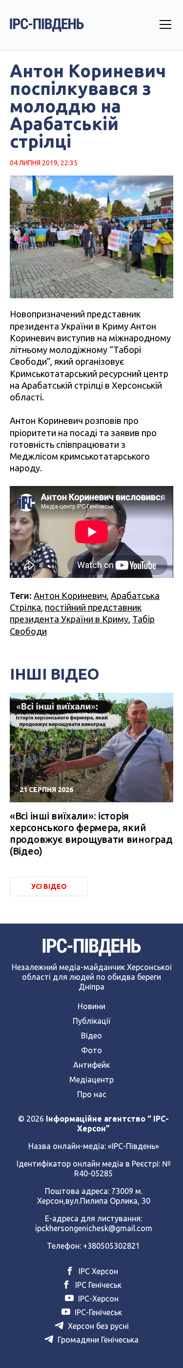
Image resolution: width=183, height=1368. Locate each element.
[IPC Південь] (47, 25)
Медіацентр (91, 1079)
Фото (91, 1050)
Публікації (91, 1020)
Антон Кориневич (70, 595)
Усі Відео (49, 886)
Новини (91, 1006)
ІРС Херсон (97, 1271)
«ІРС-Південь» (133, 1146)
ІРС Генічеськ (97, 1284)
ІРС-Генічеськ (97, 1312)
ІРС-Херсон (97, 1298)
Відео (91, 1035)
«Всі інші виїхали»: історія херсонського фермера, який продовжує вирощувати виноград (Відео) (91, 833)
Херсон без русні (97, 1326)
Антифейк (91, 1064)
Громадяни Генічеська (97, 1339)
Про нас (91, 1094)
